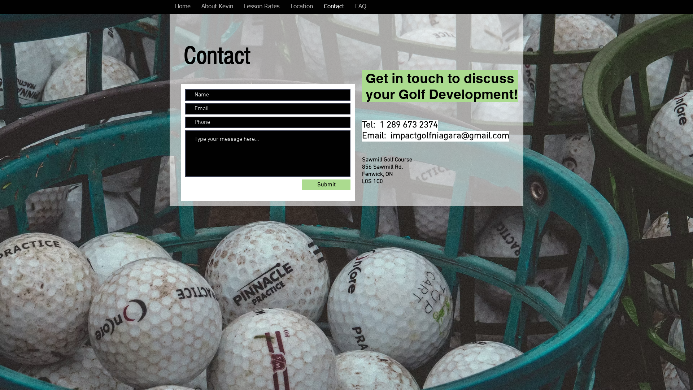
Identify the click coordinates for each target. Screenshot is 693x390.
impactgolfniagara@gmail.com (450, 136)
